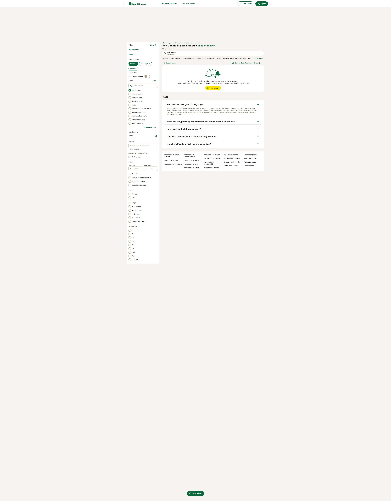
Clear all (153, 45)
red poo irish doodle (211, 168)
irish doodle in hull (191, 164)
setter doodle (249, 166)
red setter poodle (250, 155)
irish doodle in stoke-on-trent (172, 156)
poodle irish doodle (231, 155)
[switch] (147, 76)
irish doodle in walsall (192, 168)
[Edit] (156, 136)
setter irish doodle (231, 166)
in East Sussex (206, 45)
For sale (133, 64)
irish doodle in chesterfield (209, 163)
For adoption (145, 64)
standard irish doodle (232, 162)
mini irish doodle (250, 158)
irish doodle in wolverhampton (189, 156)
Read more (259, 58)
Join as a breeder (188, 4)
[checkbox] (130, 90)
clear (154, 81)
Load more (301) (150, 127)
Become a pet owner (169, 4)
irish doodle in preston (212, 158)
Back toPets (134, 49)
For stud (133, 69)
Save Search (171, 63)
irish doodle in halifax (212, 155)
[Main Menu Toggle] (124, 4)
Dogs (131, 54)
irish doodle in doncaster (173, 164)
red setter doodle (250, 162)
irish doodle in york (171, 160)
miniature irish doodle (232, 158)
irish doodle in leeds (191, 160)
